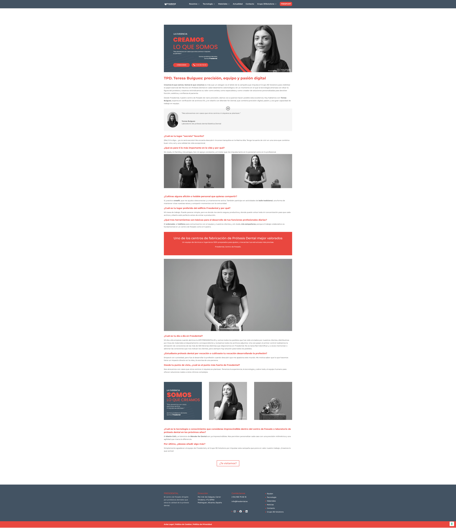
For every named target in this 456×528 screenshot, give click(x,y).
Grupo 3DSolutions (265, 4)
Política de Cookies (183, 524)
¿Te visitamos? (228, 463)
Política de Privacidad (202, 524)
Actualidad (238, 4)
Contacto (250, 4)
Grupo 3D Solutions (275, 512)
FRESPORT (286, 4)
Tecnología (271, 497)
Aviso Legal (169, 524)
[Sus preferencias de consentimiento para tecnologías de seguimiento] (452, 524)
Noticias (270, 505)
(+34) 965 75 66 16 (239, 497)
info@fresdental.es (240, 501)
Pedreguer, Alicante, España (210, 503)
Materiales (271, 501)
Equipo (270, 494)
